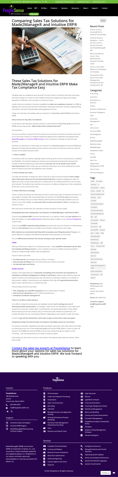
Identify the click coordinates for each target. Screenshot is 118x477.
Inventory (102, 230)
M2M (102, 233)
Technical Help (94, 274)
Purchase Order (100, 246)
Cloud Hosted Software (97, 204)
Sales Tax (93, 160)
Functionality (94, 223)
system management (96, 271)
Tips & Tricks (94, 169)
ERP (35, 8)
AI (98, 184)
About (85, 8)
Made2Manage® (18, 139)
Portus (92, 154)
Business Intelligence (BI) (97, 194)
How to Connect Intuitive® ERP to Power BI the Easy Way (98, 32)
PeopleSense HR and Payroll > (65, 2)
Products (54, 8)
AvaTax (93, 191)
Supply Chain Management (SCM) (98, 267)
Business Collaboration (98, 109)
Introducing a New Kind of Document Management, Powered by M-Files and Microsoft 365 (97, 80)
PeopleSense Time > (83, 2)
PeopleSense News (96, 151)
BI (103, 191)
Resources (75, 8)
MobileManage (95, 147)
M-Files (43, 8)
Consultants (94, 207)
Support (94, 8)
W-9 (101, 274)
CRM (91, 116)
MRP (101, 243)
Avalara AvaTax (36, 219)
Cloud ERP (93, 201)
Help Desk (34, 14)
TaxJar (14, 242)
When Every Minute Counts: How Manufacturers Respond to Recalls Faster (97, 59)
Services (64, 8)
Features (102, 220)
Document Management (97, 213)
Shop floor (93, 262)
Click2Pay (93, 197)
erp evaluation (94, 220)
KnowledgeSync (95, 134)
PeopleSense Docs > (99, 2)
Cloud (99, 197)
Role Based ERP (95, 252)
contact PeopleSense (73, 219)
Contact (104, 8)
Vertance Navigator (97, 173)
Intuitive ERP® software (35, 139)
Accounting (94, 94)
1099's (92, 181)
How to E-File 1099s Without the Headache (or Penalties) (98, 69)
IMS (100, 226)
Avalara (92, 106)
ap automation (95, 188)
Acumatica (93, 97)
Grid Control (94, 128)
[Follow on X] (11, 411)
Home (29, 8)
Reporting (93, 249)
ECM (92, 217)
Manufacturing (95, 144)
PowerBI (93, 157)
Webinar (93, 278)
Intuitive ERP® (95, 131)
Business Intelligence (97, 112)
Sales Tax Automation (96, 259)
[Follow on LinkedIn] (7, 411)
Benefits (99, 191)
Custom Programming (97, 210)
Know (92, 233)
